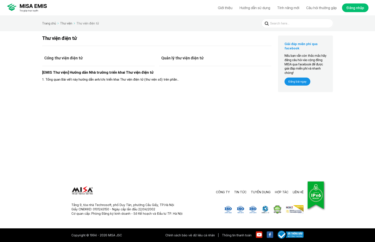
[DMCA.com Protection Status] (277, 212)
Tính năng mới (288, 8)
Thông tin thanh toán (237, 235)
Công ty (223, 192)
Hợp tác (281, 192)
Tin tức (240, 192)
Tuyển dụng (261, 192)
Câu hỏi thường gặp (321, 8)
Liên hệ (298, 192)
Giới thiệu (225, 8)
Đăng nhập (355, 8)
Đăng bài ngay (297, 81)
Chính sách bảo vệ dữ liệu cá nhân (190, 235)
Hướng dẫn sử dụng (254, 8)
